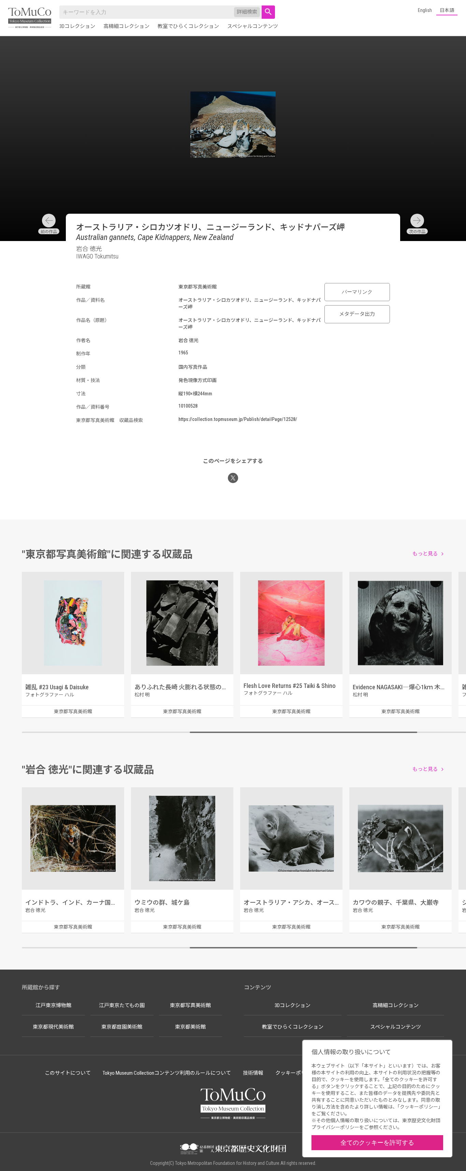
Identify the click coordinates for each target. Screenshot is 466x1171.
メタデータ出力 (357, 314)
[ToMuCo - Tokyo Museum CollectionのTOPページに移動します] (29, 18)
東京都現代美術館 (53, 1027)
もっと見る (425, 554)
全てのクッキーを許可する (377, 1142)
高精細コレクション (126, 26)
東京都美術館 (190, 1027)
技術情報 (253, 1073)
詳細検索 (247, 12)
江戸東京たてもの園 (122, 1005)
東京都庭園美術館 (121, 1027)
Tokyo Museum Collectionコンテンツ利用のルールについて (167, 1073)
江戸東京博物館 (53, 1005)
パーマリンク (357, 292)
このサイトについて (68, 1073)
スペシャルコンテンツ (252, 26)
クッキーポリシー (295, 1073)
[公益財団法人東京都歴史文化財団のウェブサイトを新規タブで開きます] (233, 1149)
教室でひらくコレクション (188, 26)
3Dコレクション (77, 26)
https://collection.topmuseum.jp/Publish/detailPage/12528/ (237, 419)
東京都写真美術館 (190, 1005)
